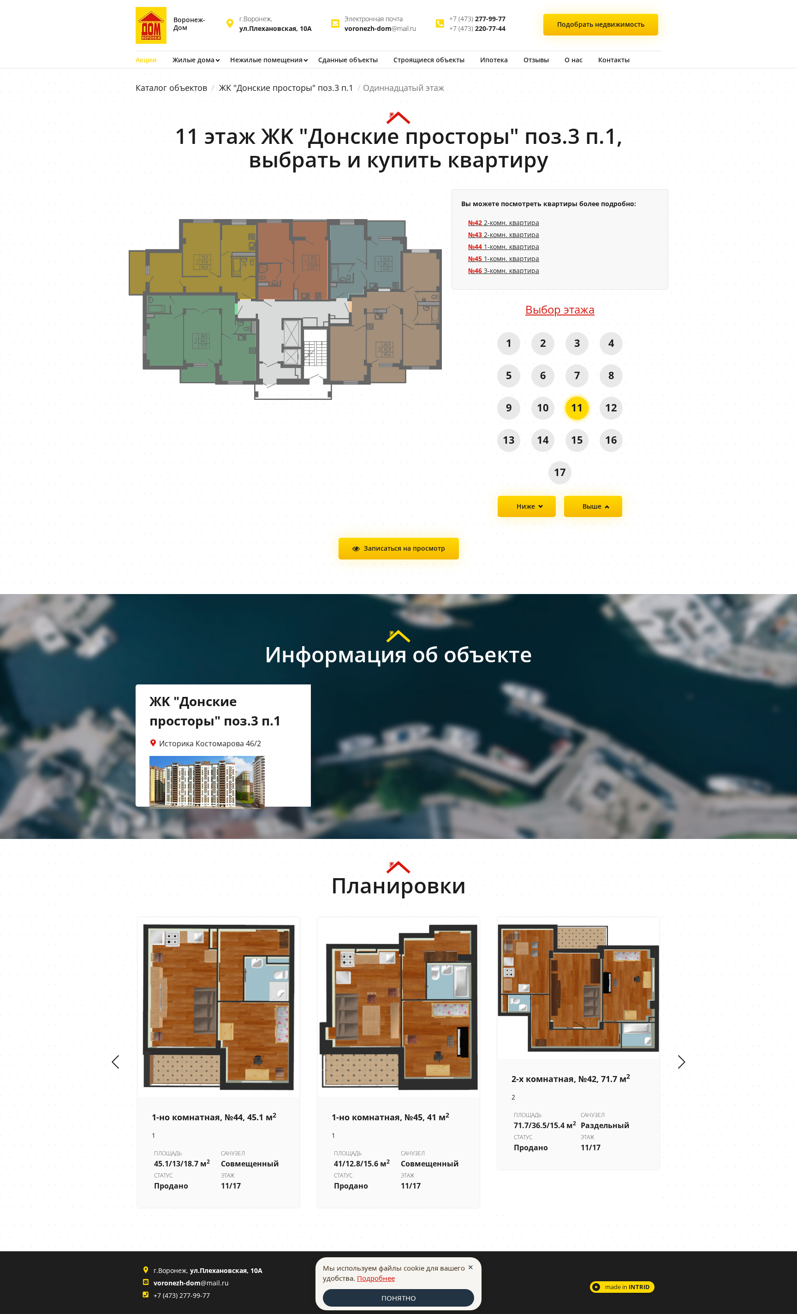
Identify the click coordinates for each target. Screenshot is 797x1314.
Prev (115, 1062)
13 (509, 439)
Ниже (526, 506)
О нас (574, 59)
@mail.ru (380, 28)
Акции (146, 59)
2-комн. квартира (503, 222)
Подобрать (600, 24)
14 (543, 439)
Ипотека (494, 59)
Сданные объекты (348, 59)
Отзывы (536, 59)
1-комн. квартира (503, 246)
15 (577, 439)
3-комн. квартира (503, 270)
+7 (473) (477, 18)
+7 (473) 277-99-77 (182, 1295)
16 (611, 439)
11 (577, 407)
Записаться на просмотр (404, 548)
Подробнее (376, 1278)
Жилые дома (193, 59)
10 (543, 407)
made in (627, 1287)
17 (560, 472)
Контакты (614, 59)
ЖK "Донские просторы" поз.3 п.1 (286, 87)
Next (681, 1062)
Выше (592, 506)
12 (611, 407)
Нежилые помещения (266, 59)
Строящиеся (428, 59)
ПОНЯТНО (398, 1297)
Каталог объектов (171, 87)
